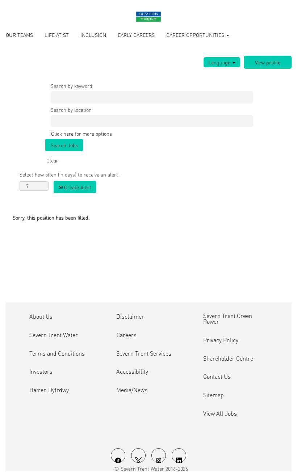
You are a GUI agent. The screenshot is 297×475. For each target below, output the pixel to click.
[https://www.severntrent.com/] (148, 16)
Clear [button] (52, 160)
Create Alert (77, 187)
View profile (267, 62)
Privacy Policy (220, 340)
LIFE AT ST (57, 34)
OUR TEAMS (19, 34)
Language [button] (220, 62)
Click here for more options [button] (81, 133)
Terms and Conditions (57, 353)
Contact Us (217, 376)
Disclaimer (130, 316)
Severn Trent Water (53, 335)
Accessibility (132, 371)
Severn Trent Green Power (227, 319)
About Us (41, 316)
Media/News (131, 390)
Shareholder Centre (228, 358)
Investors (41, 371)
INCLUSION (93, 34)
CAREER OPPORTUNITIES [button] (196, 34)
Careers (126, 335)
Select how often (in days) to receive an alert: (70, 174)
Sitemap (213, 395)
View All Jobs (220, 413)
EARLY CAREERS (136, 34)
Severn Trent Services (143, 353)
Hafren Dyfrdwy (49, 390)
